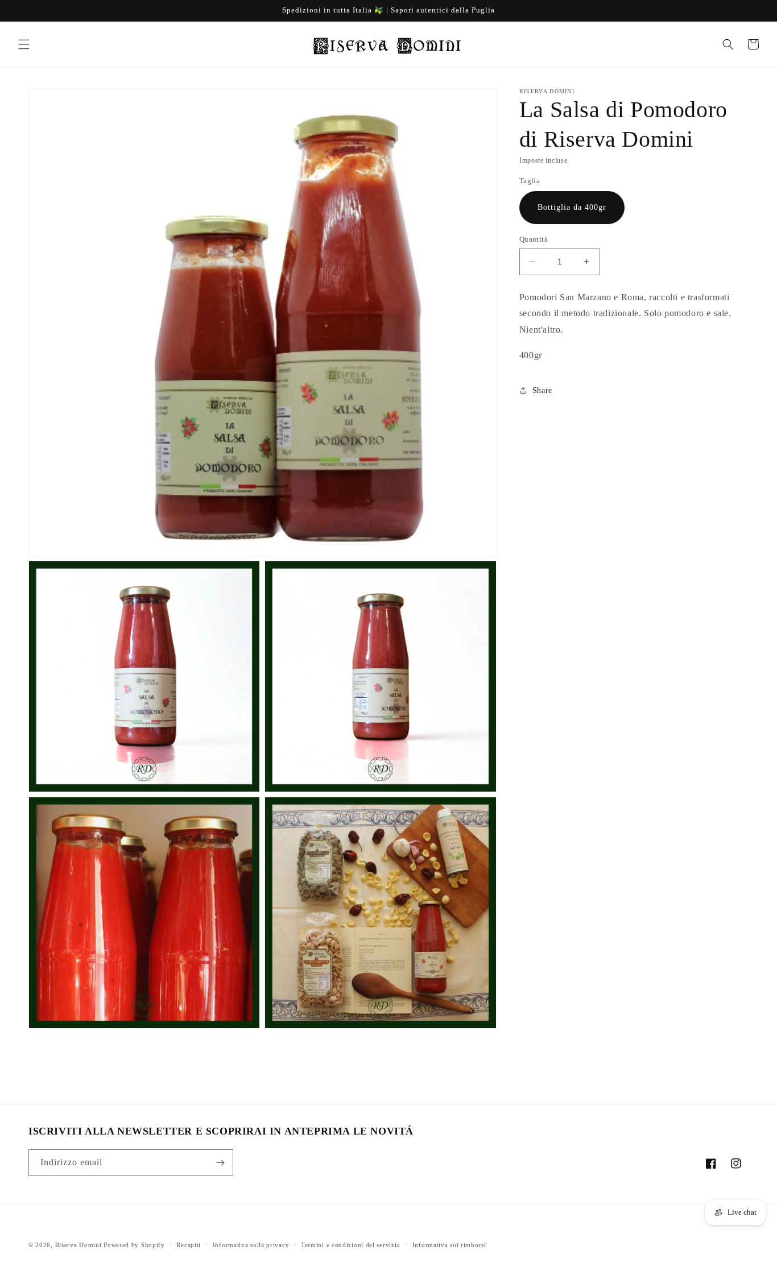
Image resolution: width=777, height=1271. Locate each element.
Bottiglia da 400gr (572, 207)
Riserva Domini (78, 1244)
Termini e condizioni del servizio (350, 1244)
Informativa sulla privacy (251, 1244)
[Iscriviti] (220, 1162)
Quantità (533, 239)
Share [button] (542, 390)
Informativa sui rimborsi (449, 1244)
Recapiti (188, 1244)
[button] (23, 44)
